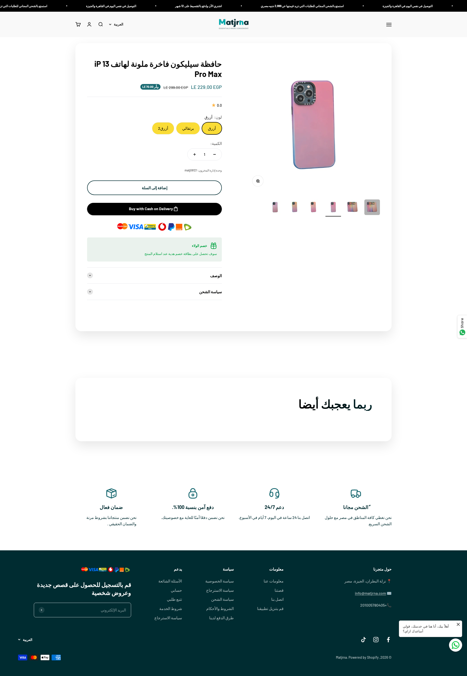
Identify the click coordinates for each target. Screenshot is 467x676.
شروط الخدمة (170, 608)
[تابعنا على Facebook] (388, 639)
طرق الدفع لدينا (221, 617)
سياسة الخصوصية (219, 581)
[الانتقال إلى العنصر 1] (372, 207)
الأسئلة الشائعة (170, 581)
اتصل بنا (277, 599)
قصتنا (279, 590)
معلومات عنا (274, 581)
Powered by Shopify (364, 657)
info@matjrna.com (370, 593)
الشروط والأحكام (220, 608)
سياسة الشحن (222, 599)
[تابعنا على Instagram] (376, 639)
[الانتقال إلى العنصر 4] (314, 207)
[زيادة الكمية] (195, 154)
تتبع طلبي (174, 599)
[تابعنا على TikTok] (363, 639)
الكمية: (216, 143)
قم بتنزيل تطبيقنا (270, 608)
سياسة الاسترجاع (220, 590)
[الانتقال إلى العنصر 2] (352, 207)
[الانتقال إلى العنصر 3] (333, 207)
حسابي (176, 590)
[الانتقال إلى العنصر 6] (275, 207)
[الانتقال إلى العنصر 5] (294, 207)
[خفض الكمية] (214, 154)
